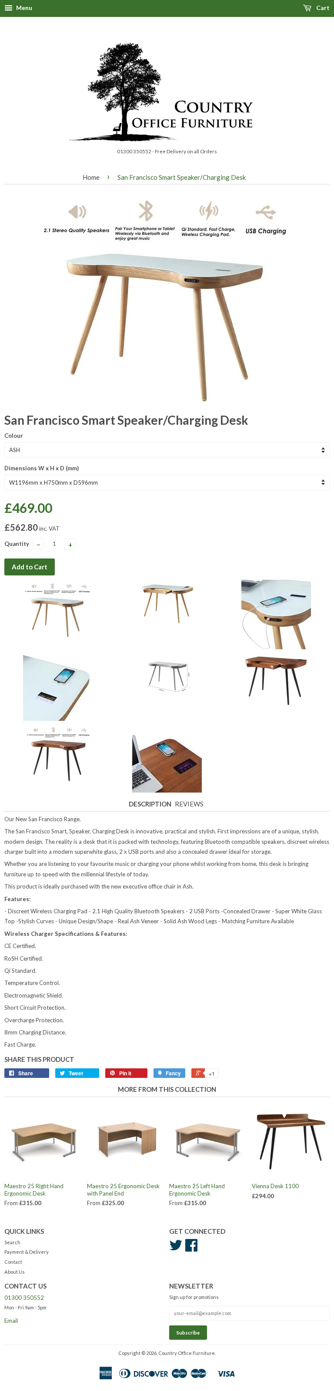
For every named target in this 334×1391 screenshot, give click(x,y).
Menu (23, 7)
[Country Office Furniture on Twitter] (175, 1248)
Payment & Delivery (26, 1252)
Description (150, 804)
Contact (13, 1262)
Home (91, 177)
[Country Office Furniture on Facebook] (191, 1248)
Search (12, 1242)
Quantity (16, 543)
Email (11, 1320)
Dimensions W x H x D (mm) (41, 468)
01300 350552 (24, 1297)
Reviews (189, 804)
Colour (13, 435)
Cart (322, 7)
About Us (14, 1272)
